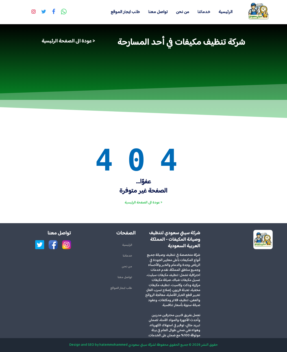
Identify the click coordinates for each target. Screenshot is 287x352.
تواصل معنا (158, 12)
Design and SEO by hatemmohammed (98, 345)
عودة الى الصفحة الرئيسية (67, 41)
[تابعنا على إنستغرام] (33, 12)
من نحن (182, 12)
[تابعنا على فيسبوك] (53, 12)
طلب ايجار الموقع (125, 12)
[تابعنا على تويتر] (43, 12)
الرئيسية (226, 12)
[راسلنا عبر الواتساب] (63, 12)
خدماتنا (204, 12)
